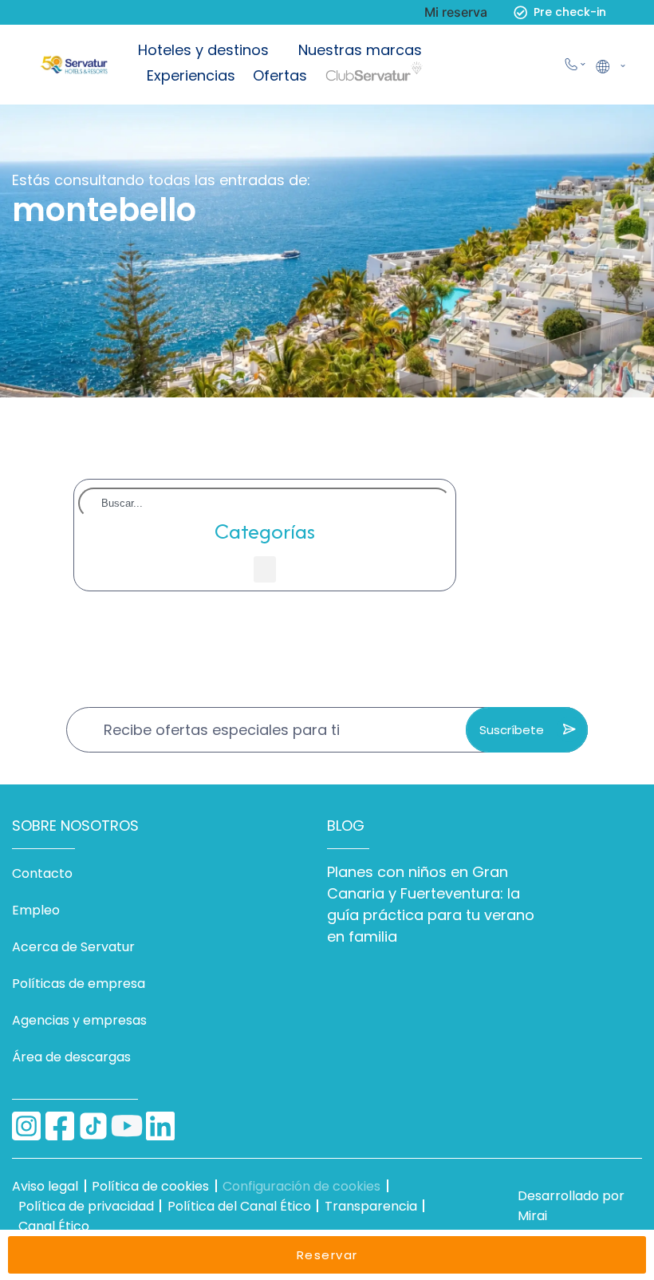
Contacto (42, 873)
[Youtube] (126, 1126)
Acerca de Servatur (73, 947)
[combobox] (264, 503)
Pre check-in (570, 12)
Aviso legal (45, 1186)
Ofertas (280, 75)
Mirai (532, 1216)
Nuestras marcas (360, 50)
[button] (609, 64)
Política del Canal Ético (239, 1206)
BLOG (345, 826)
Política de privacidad (86, 1206)
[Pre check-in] (520, 12)
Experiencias (191, 75)
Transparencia (371, 1206)
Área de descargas (71, 1057)
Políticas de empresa (78, 983)
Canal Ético (53, 1226)
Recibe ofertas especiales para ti (222, 730)
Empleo (36, 910)
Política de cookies (150, 1186)
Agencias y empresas (79, 1020)
